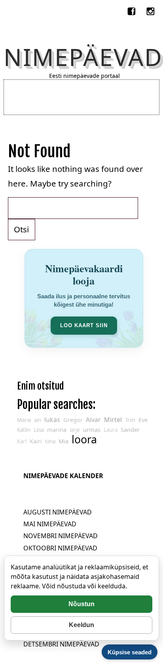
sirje (75, 429)
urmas (91, 429)
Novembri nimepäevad (60, 535)
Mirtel (113, 419)
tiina (50, 441)
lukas (52, 419)
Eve (143, 420)
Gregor (73, 420)
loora (84, 439)
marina (56, 429)
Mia (63, 441)
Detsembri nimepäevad (61, 644)
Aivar (93, 419)
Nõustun (81, 604)
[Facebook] (132, 9)
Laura (111, 429)
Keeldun (81, 625)
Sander (130, 429)
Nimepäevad (83, 57)
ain (37, 420)
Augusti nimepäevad (57, 512)
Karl (22, 441)
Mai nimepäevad (49, 524)
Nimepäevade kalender (63, 475)
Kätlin (23, 429)
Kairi (36, 441)
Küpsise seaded (130, 652)
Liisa (39, 429)
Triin (130, 420)
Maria (24, 420)
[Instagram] (151, 9)
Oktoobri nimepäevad (60, 548)
